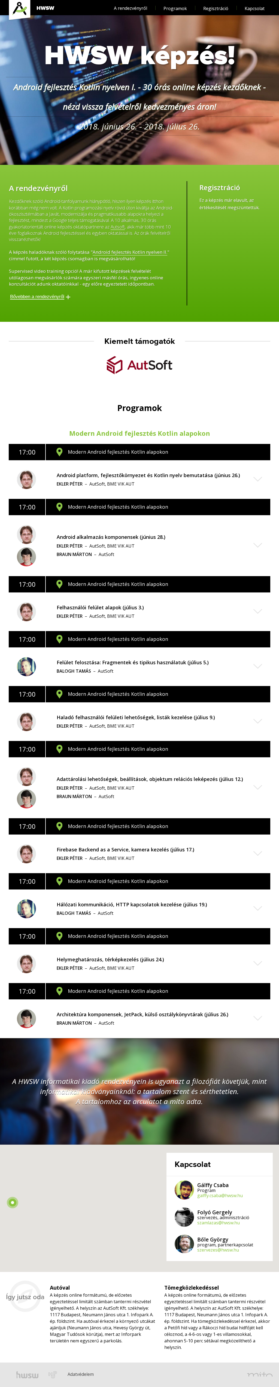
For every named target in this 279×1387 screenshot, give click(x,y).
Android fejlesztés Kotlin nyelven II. (130, 252)
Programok (175, 8)
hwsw (27, 1375)
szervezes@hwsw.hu (218, 1250)
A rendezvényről (130, 8)
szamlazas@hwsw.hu (218, 1222)
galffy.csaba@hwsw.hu (220, 1195)
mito (260, 1375)
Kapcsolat (255, 8)
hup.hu (52, 1375)
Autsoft (118, 227)
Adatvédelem (72, 1367)
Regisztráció (215, 8)
